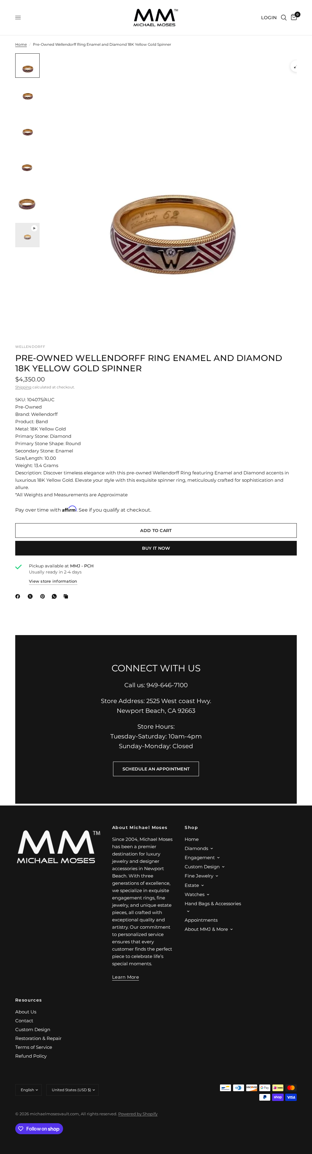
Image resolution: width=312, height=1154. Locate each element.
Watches (194, 894)
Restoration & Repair (38, 1038)
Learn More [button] (125, 977)
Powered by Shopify (138, 1113)
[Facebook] (19, 596)
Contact (24, 1021)
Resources (28, 1000)
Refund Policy (31, 1056)
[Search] (284, 17)
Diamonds (196, 848)
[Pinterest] (44, 596)
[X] (31, 596)
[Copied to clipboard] (67, 596)
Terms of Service (33, 1047)
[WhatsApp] (55, 596)
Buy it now (156, 548)
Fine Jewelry (199, 876)
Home (21, 44)
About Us (25, 1012)
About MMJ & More (206, 929)
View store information (53, 581)
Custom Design (202, 867)
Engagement (200, 857)
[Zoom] (296, 66)
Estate (192, 885)
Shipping (23, 387)
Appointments (201, 920)
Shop (191, 827)
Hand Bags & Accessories (213, 903)
